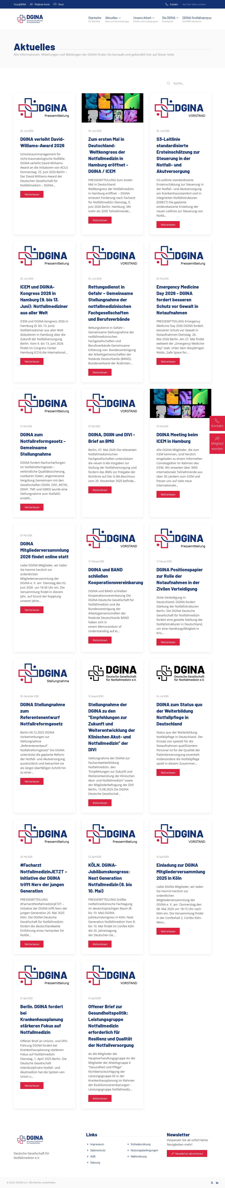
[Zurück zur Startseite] (30, 19)
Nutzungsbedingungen (144, 1150)
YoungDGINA (20, 4)
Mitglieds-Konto (42, 4)
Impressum (97, 1144)
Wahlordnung (139, 1156)
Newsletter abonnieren (189, 1153)
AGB (92, 1156)
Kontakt (174, 4)
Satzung (95, 1162)
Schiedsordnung (141, 1144)
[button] (117, 19)
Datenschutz (97, 1150)
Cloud (61, 4)
